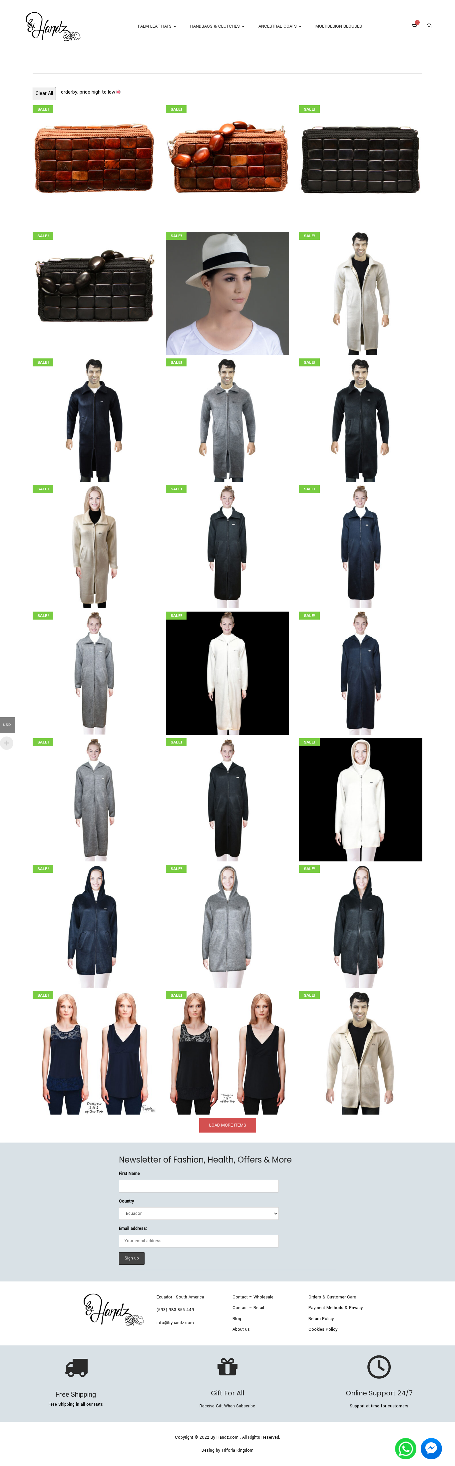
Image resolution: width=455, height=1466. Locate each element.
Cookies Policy (322, 1329)
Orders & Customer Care (332, 1297)
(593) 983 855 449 (175, 1310)
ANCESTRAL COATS (278, 26)
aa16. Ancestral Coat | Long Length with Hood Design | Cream (227, 671)
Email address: (133, 1228)
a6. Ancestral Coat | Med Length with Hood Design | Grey (227, 924)
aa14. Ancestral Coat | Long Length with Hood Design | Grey (94, 797)
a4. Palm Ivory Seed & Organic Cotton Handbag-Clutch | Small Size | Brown (227, 165)
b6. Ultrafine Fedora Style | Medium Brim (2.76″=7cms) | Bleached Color (227, 291)
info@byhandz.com (175, 1323)
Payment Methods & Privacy (335, 1308)
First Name (129, 1174)
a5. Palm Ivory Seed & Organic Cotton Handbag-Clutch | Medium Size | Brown (94, 165)
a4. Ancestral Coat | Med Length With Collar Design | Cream (360, 1051)
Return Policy (321, 1319)
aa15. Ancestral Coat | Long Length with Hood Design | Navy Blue (360, 671)
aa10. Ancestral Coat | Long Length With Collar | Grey (94, 671)
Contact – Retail (248, 1308)
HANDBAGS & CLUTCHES (215, 26)
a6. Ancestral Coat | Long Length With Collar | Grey (227, 418)
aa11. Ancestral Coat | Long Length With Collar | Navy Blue (360, 544)
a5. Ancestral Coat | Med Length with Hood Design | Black (360, 924)
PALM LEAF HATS (155, 26)
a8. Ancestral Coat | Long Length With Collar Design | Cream (360, 291)
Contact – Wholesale (252, 1297)
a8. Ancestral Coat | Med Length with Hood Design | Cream (360, 797)
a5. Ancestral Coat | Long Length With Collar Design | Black (360, 418)
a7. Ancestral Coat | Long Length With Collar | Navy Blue (94, 418)
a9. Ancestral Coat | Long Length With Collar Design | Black (227, 544)
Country (126, 1201)
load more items (227, 1125)
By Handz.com (224, 1437)
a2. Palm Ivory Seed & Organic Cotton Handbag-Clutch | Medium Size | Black (360, 165)
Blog (236, 1319)
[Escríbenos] (405, 1442)
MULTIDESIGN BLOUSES (338, 26)
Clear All (44, 93)
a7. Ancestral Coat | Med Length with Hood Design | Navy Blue (94, 924)
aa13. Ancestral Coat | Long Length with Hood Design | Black (227, 797)
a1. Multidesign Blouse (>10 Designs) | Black (227, 1051)
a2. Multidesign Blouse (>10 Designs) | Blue (94, 1051)
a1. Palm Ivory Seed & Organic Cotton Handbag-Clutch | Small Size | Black (94, 291)
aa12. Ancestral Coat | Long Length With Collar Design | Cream (94, 544)
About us (241, 1329)
